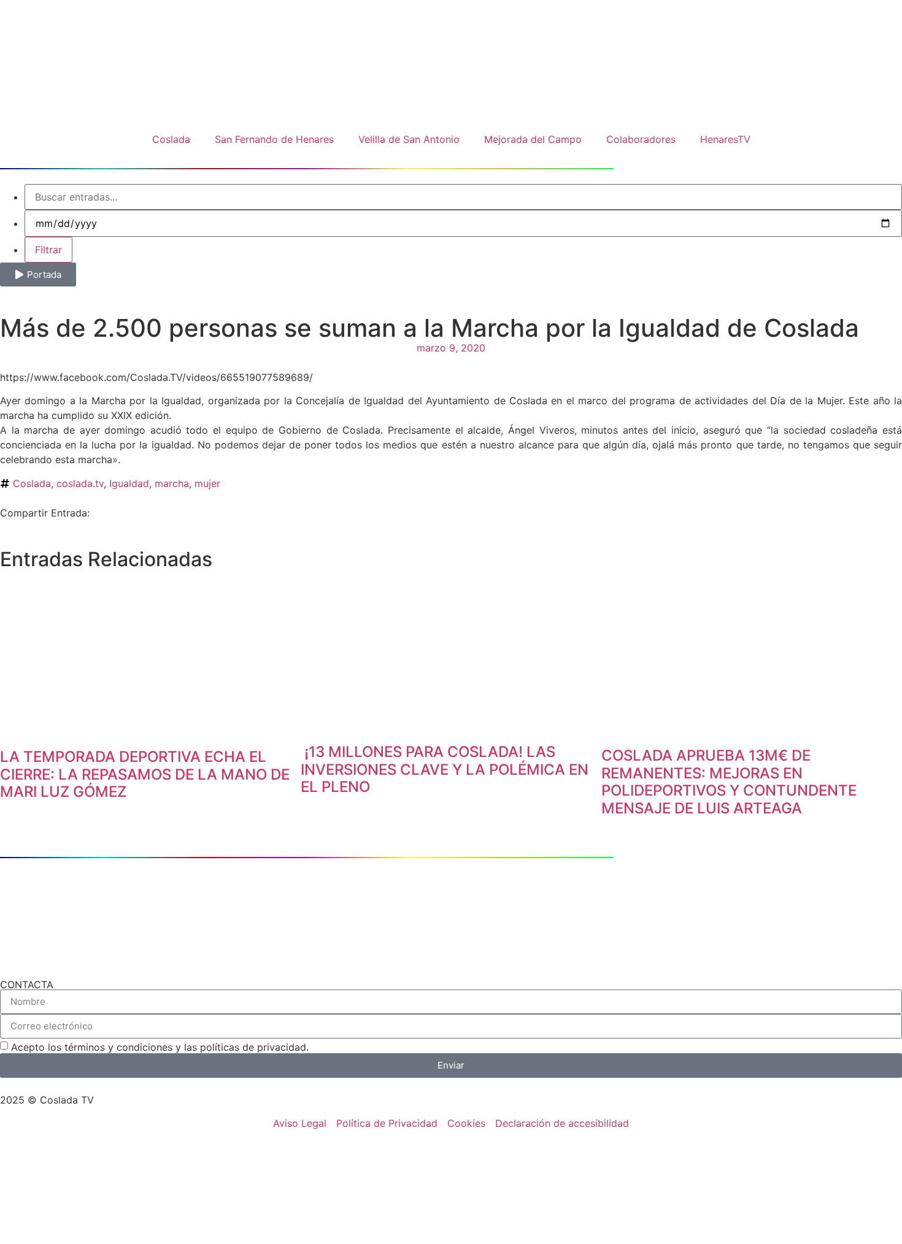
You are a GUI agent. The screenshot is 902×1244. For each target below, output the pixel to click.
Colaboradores (641, 139)
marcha (172, 483)
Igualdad (129, 483)
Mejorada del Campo (533, 139)
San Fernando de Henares (274, 139)
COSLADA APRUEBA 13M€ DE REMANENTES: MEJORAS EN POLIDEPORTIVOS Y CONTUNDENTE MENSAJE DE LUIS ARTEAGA (729, 782)
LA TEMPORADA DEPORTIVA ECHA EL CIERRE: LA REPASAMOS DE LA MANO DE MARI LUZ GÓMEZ (145, 774)
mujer (207, 483)
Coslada (171, 139)
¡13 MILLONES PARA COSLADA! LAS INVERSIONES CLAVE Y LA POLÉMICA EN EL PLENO (444, 769)
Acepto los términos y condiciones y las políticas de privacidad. (160, 1047)
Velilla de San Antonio (409, 139)
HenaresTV (725, 139)
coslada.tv (80, 483)
